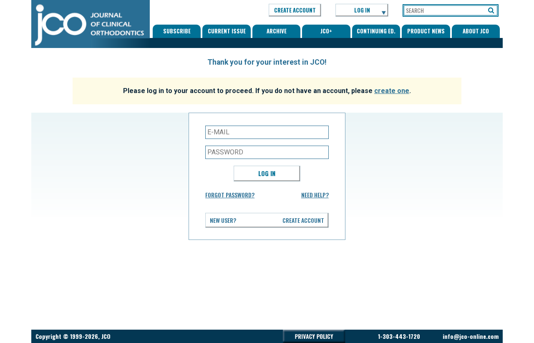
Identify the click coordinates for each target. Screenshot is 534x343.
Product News (426, 31)
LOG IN (362, 10)
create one (391, 91)
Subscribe (177, 31)
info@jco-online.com (471, 336)
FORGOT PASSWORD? (229, 194)
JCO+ (326, 31)
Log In (266, 173)
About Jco (476, 31)
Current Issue (227, 31)
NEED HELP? (315, 194)
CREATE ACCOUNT (295, 10)
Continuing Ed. (376, 31)
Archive (277, 31)
